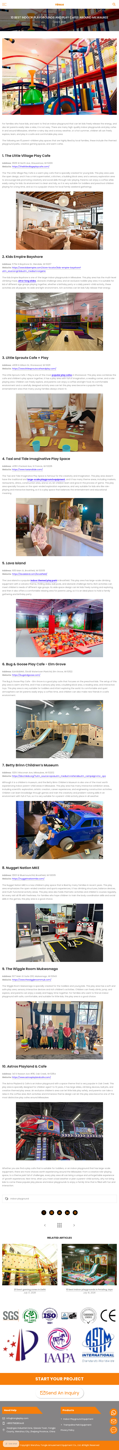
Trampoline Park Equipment (77, 1424)
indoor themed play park (43, 580)
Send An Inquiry (62, 1393)
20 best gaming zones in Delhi (30, 1289)
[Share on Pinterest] (75, 1212)
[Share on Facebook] (43, 1212)
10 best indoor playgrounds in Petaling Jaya (89, 1289)
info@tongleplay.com (17, 1418)
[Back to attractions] (59, 1225)
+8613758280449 (15, 1423)
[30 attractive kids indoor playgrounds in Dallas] (45, 1225)
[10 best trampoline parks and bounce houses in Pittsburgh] (74, 1225)
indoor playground (19, 1198)
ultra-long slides (27, 280)
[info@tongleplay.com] (114, 1421)
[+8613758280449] (114, 1413)
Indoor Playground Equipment (78, 1419)
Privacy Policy (67, 1430)
